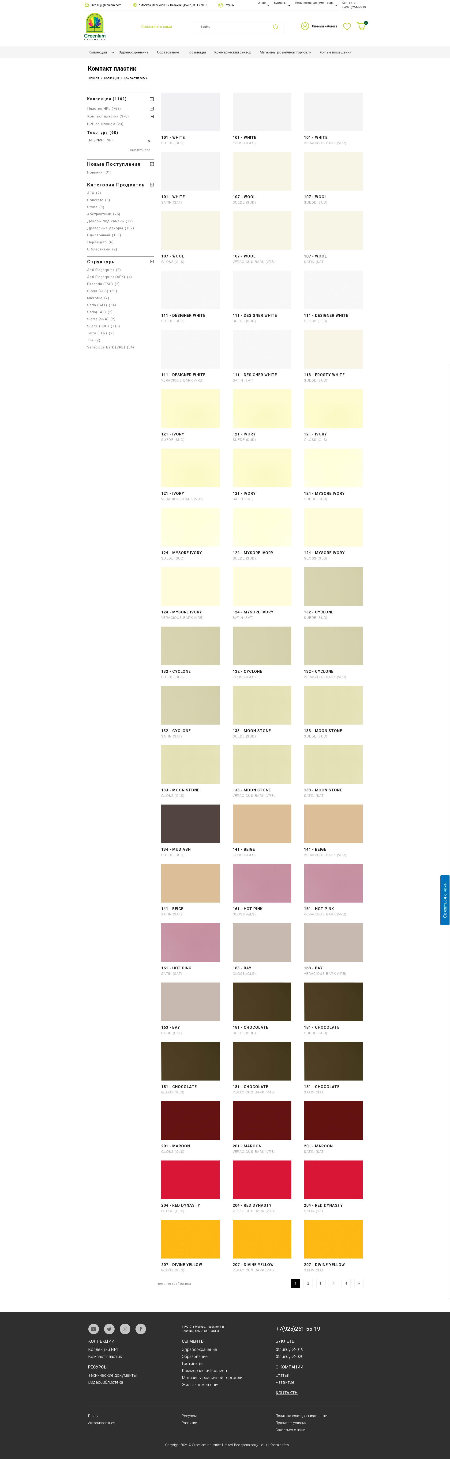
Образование (195, 1356)
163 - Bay (242, 968)
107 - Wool (244, 197)
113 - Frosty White (324, 375)
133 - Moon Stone (252, 731)
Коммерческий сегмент (205, 1370)
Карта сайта (279, 1445)
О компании (289, 1367)
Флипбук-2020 (290, 1356)
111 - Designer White (183, 315)
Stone (95, 207)
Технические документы (112, 1375)
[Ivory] (190, 424)
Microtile (98, 298)
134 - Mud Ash (176, 849)
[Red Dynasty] (190, 1195)
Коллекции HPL (103, 1349)
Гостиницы (192, 1363)
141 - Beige (244, 849)
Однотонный (104, 235)
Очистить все (139, 150)
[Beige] (262, 839)
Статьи (282, 1375)
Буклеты (280, 2)
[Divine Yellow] (190, 1255)
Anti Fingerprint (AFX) (109, 277)
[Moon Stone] (262, 721)
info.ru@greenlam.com (106, 5)
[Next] (359, 1283)
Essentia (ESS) (103, 284)
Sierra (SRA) (101, 319)
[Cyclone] (333, 602)
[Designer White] (190, 305)
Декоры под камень (110, 221)
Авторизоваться (101, 1423)
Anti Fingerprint (104, 270)
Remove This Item (149, 141)
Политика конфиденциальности (301, 1416)
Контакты (349, 2)
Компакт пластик (105, 1356)
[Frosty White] (333, 365)
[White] (190, 127)
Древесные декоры (110, 228)
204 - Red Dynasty (180, 1205)
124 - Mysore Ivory (324, 493)
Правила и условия (291, 1423)
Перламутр (100, 242)
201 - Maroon (175, 1146)
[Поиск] (278, 26)
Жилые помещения (200, 1384)
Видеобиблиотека (105, 1382)
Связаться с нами (290, 1430)
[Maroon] (190, 1136)
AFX (94, 193)
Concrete (98, 200)
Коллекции (101, 1341)
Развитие (285, 1382)
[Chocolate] (262, 1017)
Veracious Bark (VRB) (110, 347)
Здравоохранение (199, 1349)
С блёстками (102, 249)
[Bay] (262, 958)
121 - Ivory (172, 434)
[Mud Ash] (190, 839)
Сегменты (193, 1341)
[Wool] (262, 187)
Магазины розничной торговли (212, 1377)
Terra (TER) (100, 333)
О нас (262, 2)
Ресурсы (98, 1367)
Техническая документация (314, 2)
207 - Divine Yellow (181, 1264)
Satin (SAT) (101, 305)
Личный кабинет (324, 26)
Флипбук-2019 (290, 1349)
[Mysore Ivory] (333, 483)
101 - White (173, 137)
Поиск (93, 1416)
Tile (93, 340)
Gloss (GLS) (102, 291)
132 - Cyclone (319, 612)
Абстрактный (103, 214)
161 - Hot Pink (248, 909)
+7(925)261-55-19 (354, 7)
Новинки (99, 172)
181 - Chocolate (250, 1027)
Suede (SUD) (103, 326)
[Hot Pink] (262, 899)
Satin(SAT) (100, 312)
